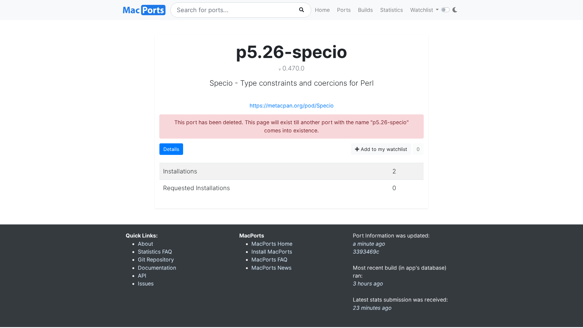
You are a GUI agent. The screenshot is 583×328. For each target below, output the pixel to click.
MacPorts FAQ (269, 259)
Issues (146, 283)
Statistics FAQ (155, 251)
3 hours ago (368, 283)
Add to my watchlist (383, 149)
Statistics (391, 10)
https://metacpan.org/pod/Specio (292, 105)
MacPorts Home (271, 244)
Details (171, 149)
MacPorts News (271, 268)
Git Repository (156, 259)
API (142, 275)
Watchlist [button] (422, 10)
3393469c (366, 251)
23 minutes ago (372, 308)
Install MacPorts (271, 251)
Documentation (157, 268)
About (145, 244)
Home (322, 10)
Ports (344, 10)
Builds (365, 10)
